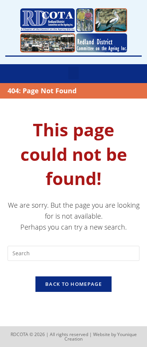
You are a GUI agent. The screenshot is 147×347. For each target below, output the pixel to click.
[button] (73, 73)
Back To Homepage (73, 284)
